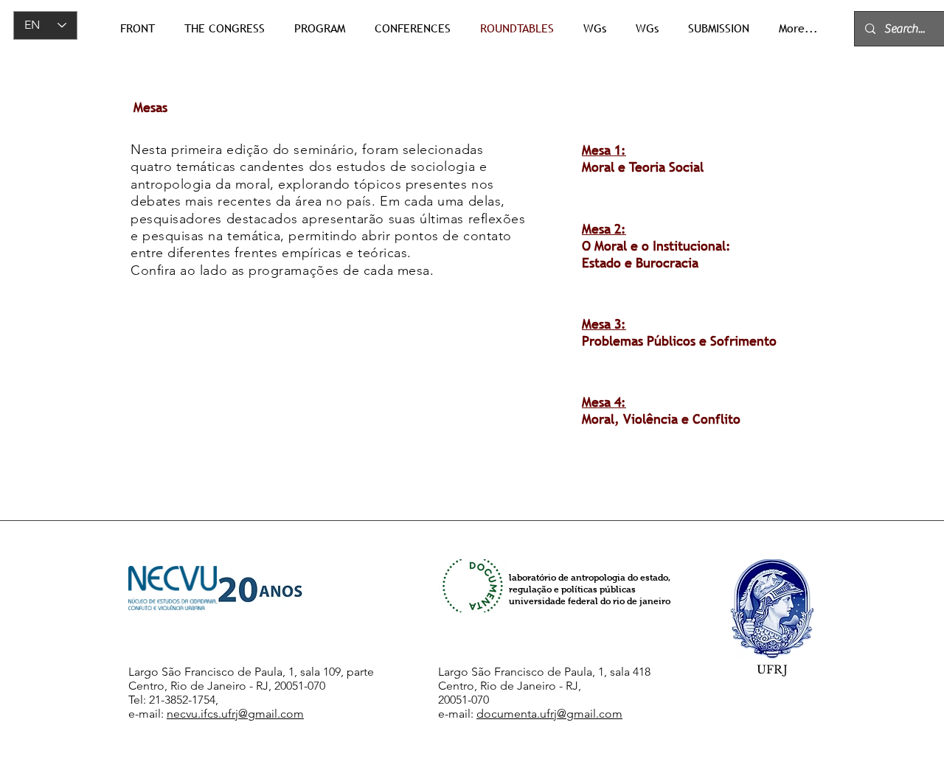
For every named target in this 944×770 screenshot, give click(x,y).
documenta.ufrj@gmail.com (549, 714)
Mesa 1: (604, 149)
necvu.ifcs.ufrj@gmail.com (235, 714)
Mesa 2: (604, 228)
